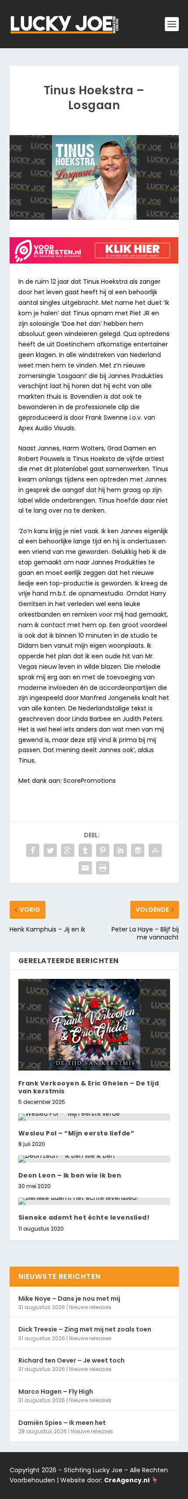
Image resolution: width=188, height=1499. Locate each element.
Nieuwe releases (90, 1307)
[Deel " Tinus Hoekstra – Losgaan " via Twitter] (50, 850)
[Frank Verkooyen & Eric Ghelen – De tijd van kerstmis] (94, 1024)
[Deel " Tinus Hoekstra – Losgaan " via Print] (102, 868)
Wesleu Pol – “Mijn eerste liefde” (76, 1133)
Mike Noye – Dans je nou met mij (69, 1298)
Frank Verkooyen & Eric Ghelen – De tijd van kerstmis (88, 1087)
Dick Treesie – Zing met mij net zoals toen (84, 1329)
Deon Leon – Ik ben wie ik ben (70, 1175)
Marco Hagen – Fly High (55, 1391)
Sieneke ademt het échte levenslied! (84, 1217)
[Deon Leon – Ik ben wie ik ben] (94, 1159)
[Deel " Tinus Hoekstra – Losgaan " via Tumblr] (85, 850)
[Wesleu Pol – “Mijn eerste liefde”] (94, 1117)
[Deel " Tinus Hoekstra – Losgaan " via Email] (85, 868)
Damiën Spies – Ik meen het (62, 1422)
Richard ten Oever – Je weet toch (71, 1360)
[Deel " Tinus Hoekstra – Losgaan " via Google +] (68, 850)
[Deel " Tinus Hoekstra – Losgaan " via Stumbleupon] (155, 850)
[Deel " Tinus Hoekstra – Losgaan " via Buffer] (137, 850)
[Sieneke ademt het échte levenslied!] (94, 1201)
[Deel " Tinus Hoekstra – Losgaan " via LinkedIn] (120, 850)
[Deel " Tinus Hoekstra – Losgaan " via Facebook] (33, 850)
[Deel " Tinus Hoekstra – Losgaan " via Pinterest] (102, 850)
